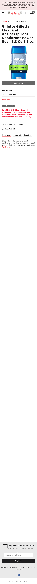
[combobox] (18, 94)
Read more (6, 147)
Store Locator (14, 567)
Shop (11, 21)
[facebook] (18, 575)
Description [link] (6, 135)
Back (5, 21)
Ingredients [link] (17, 135)
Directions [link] (27, 135)
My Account (4, 567)
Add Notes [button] (6, 100)
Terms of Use (19, 569)
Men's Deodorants (22, 21)
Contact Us (23, 567)
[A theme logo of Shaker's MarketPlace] (15, 13)
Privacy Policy (32, 567)
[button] (18, 83)
